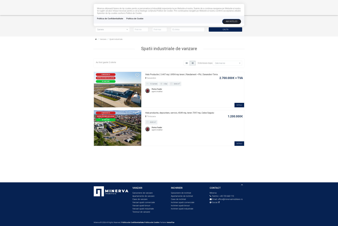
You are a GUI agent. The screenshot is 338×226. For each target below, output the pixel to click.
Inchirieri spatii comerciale (182, 202)
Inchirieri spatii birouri (180, 205)
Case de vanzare (139, 199)
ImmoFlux (170, 222)
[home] (96, 39)
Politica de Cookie (134, 18)
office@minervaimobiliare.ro (230, 199)
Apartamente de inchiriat (182, 196)
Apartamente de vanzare (143, 196)
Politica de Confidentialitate (110, 18)
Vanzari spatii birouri (141, 205)
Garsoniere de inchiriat (181, 193)
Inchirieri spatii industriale (182, 209)
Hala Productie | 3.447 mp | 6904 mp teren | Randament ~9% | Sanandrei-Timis (181, 74)
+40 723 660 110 (226, 196)
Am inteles (231, 21)
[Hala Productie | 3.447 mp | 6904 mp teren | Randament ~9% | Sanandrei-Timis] (117, 89)
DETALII (239, 105)
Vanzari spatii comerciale (143, 202)
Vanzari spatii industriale (143, 209)
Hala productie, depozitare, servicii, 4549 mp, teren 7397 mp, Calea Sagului (179, 113)
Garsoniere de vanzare (142, 193)
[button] (112, 29)
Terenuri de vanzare (141, 212)
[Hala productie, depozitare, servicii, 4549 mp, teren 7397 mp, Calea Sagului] (117, 128)
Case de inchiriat (178, 199)
